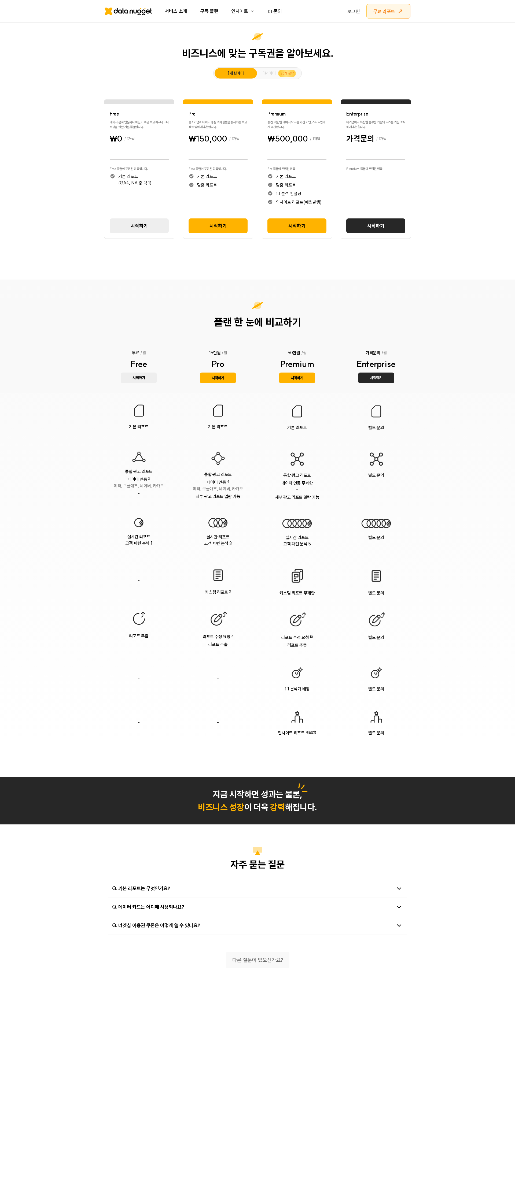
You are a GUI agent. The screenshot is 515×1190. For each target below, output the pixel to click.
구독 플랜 (209, 11)
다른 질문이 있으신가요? (257, 960)
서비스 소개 (176, 11)
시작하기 (139, 226)
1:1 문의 (274, 11)
